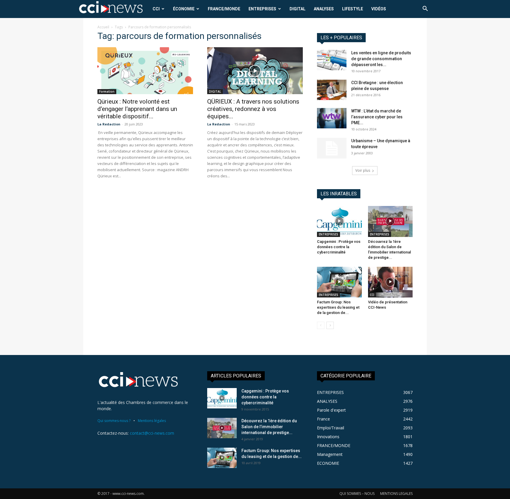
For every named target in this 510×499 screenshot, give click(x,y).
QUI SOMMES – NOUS (357, 493)
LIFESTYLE (352, 8)
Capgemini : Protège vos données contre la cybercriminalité (338, 246)
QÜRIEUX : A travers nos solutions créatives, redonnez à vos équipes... (253, 109)
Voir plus (362, 170)
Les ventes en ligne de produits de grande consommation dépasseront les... (381, 58)
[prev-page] (320, 325)
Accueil (103, 27)
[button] (425, 9)
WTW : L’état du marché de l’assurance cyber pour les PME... (377, 117)
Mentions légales (152, 420)
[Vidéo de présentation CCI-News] (390, 282)
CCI (156, 8)
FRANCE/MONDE (224, 8)
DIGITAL (297, 8)
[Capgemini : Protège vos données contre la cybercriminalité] (339, 221)
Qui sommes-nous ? (113, 420)
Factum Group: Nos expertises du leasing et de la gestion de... (338, 307)
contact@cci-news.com (152, 433)
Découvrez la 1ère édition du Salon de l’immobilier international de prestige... (269, 426)
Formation (107, 91)
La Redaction (108, 124)
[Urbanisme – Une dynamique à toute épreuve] (331, 148)
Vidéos (378, 8)
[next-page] (330, 325)
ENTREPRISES (262, 8)
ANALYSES (324, 8)
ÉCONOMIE (183, 8)
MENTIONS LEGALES (396, 493)
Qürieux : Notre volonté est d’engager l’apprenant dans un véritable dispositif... (137, 109)
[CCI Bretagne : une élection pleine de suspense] (331, 90)
